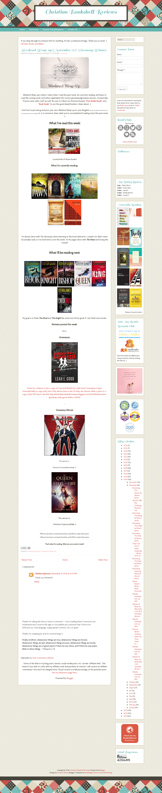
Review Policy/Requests (53, 29)
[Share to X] (27, 548)
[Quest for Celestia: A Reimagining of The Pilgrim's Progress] (123, 267)
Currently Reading (129, 205)
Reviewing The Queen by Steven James (137, 493)
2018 (125, 468)
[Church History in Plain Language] (123, 307)
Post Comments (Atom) (43, 658)
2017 (125, 471)
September (133, 685)
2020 (126, 462)
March (131, 702)
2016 (125, 474)
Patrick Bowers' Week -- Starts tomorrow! (137, 586)
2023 (125, 454)
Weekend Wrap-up (49, 551)
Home (22, 29)
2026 (125, 445)
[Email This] (22, 548)
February (132, 705)
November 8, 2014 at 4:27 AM (64, 573)
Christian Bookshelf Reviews (81, 11)
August (131, 688)
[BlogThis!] (24, 548)
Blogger (70, 678)
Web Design (108, 773)
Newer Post (27, 560)
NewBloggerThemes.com (93, 773)
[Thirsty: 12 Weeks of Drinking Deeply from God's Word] (135, 247)
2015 (125, 477)
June (131, 693)
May (130, 696)
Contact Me (72, 29)
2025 (125, 448)
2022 (125, 457)
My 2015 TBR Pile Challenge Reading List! (137, 505)
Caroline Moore (62, 773)
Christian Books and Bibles (32, 44)
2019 (125, 465)
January (132, 708)
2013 (125, 710)
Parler (125, 142)
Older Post (103, 560)
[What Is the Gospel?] (123, 285)
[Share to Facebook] (29, 548)
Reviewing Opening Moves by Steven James (137, 573)
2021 (125, 459)
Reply (36, 581)
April (130, 699)
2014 (125, 479)
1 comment (63, 53)
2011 (125, 716)
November (133, 485)
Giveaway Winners (34, 551)
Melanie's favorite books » (133, 312)
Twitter (137, 105)
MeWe (130, 142)
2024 (125, 451)
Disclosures (34, 29)
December (133, 482)
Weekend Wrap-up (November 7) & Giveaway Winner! (64, 50)
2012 (125, 713)
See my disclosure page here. (64, 672)
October (132, 682)
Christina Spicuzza (42, 573)
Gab (135, 142)
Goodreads (121, 110)
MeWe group (124, 105)
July (130, 691)
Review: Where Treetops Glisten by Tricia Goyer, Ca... (137, 636)
